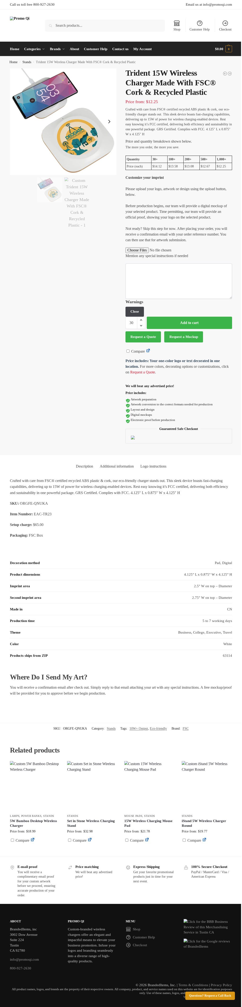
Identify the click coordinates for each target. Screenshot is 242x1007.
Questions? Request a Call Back (210, 995)
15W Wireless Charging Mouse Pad (148, 823)
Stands (26, 62)
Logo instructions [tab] (153, 466)
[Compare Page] (148, 351)
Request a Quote (143, 337)
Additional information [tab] (117, 466)
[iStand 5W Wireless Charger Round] (207, 786)
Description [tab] (84, 466)
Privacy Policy (221, 985)
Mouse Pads (133, 815)
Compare (137, 351)
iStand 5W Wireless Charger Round (204, 823)
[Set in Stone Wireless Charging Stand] (92, 786)
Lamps (15, 815)
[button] (223, 49)
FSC (186, 728)
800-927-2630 (20, 968)
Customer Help (200, 29)
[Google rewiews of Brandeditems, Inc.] (208, 944)
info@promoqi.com (24, 959)
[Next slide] (109, 122)
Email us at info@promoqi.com (209, 4)
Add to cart (189, 323)
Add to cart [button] (35, 849)
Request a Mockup (183, 337)
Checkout (225, 29)
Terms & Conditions (193, 985)
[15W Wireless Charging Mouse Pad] (149, 786)
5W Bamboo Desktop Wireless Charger (33, 823)
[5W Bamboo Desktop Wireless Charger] (35, 786)
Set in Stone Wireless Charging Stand (91, 823)
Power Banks (31, 815)
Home (13, 62)
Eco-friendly (158, 728)
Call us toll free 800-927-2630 (32, 4)
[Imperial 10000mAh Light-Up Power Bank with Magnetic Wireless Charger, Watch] (225, 73)
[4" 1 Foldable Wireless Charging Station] (229, 73)
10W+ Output (139, 728)
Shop (176, 29)
